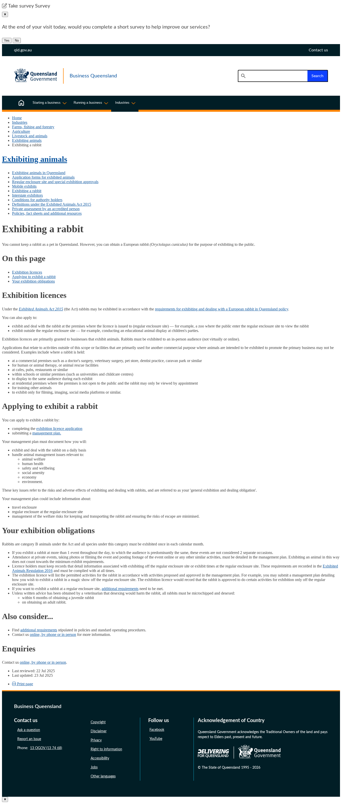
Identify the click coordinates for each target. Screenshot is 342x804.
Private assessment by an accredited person (46, 209)
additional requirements (120, 589)
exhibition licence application (59, 428)
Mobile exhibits (24, 186)
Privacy (96, 740)
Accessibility (100, 758)
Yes (7, 40)
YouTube (155, 739)
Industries (19, 122)
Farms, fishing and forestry (33, 127)
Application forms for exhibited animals (43, 177)
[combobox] (272, 76)
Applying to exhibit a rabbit (34, 277)
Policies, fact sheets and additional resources (47, 213)
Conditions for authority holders (37, 200)
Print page (24, 684)
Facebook (156, 730)
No (17, 40)
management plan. (46, 433)
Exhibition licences (27, 272)
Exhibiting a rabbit (26, 191)
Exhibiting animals (27, 140)
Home (17, 118)
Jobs (94, 767)
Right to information (106, 749)
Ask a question (28, 730)
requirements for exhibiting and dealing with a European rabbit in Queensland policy (221, 309)
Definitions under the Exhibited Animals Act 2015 (51, 204)
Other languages (103, 776)
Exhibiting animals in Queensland (38, 173)
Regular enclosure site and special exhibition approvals (55, 182)
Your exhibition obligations (33, 281)
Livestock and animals (29, 136)
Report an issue (29, 739)
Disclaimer (99, 731)
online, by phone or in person (53, 634)
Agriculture (21, 131)
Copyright (98, 722)
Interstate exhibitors (27, 195)
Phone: (39, 748)
